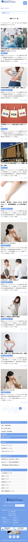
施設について (4, 479)
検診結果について (5, 482)
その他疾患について (6, 473)
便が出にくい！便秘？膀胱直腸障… (10, 462)
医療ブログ (16, 520)
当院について (4, 476)
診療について (4, 488)
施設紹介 (4, 442)
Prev (6, 408)
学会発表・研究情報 (6, 431)
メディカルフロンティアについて (16, 510)
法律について (4, 485)
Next (16, 411)
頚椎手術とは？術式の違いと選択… (10, 459)
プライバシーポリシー (19, 524)
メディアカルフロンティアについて (10, 422)
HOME (2, 8)
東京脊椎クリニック (6, 448)
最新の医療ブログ (6, 456)
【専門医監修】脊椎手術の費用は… (10, 465)
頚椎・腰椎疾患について (7, 491)
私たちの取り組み (5, 428)
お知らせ (16, 517)
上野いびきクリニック (6, 451)
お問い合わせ (20, 505)
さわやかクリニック (6, 445)
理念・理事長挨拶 (5, 425)
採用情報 (4, 434)
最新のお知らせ (5, 437)
